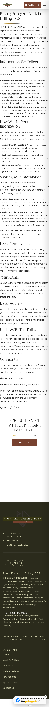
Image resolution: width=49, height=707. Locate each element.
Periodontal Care (11, 619)
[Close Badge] (45, 696)
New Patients (9, 676)
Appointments (10, 682)
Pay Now (31, 5)
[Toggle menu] (44, 4)
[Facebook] (8, 563)
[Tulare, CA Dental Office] (7, 7)
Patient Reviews (11, 671)
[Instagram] (15, 563)
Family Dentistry (31, 615)
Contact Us (8, 687)
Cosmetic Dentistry (28, 619)
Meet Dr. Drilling (11, 660)
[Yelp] (21, 563)
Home (6, 654)
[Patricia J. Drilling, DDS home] (22, 519)
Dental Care (9, 665)
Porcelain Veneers (21, 622)
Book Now (24, 442)
